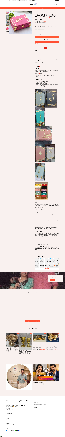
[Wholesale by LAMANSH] (46, 372)
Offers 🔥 (37, 50)
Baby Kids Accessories (42, 11)
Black (36, 28)
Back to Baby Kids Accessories (33, 321)
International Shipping (24, 0)
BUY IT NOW (47, 41)
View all (32, 330)
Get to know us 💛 (39, 253)
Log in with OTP (8, 400)
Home (35, 11)
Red (35, 26)
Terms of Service (8, 423)
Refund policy (7, 418)
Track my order (29, 0)
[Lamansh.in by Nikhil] (19, 377)
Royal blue (43, 26)
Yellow (39, 28)
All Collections (7, 404)
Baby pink (39, 26)
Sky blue (48, 26)
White (42, 28)
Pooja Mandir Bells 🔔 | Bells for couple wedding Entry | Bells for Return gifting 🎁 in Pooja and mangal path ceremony (12, 406)
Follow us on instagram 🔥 (11, 392)
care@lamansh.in (36, 402)
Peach (56, 26)
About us (7, 414)
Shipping (39, 22)
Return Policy (9, 0)
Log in (6, 0)
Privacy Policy (7, 428)
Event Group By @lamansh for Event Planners (11, 424)
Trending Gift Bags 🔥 (8, 408)
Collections (38, 11)
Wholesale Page (34, 0)
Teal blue (52, 26)
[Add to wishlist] (6, 296)
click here (46, 71)
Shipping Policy (19, 0)
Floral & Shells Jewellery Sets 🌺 (10, 409)
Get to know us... (14, 0)
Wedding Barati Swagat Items (9, 413)
